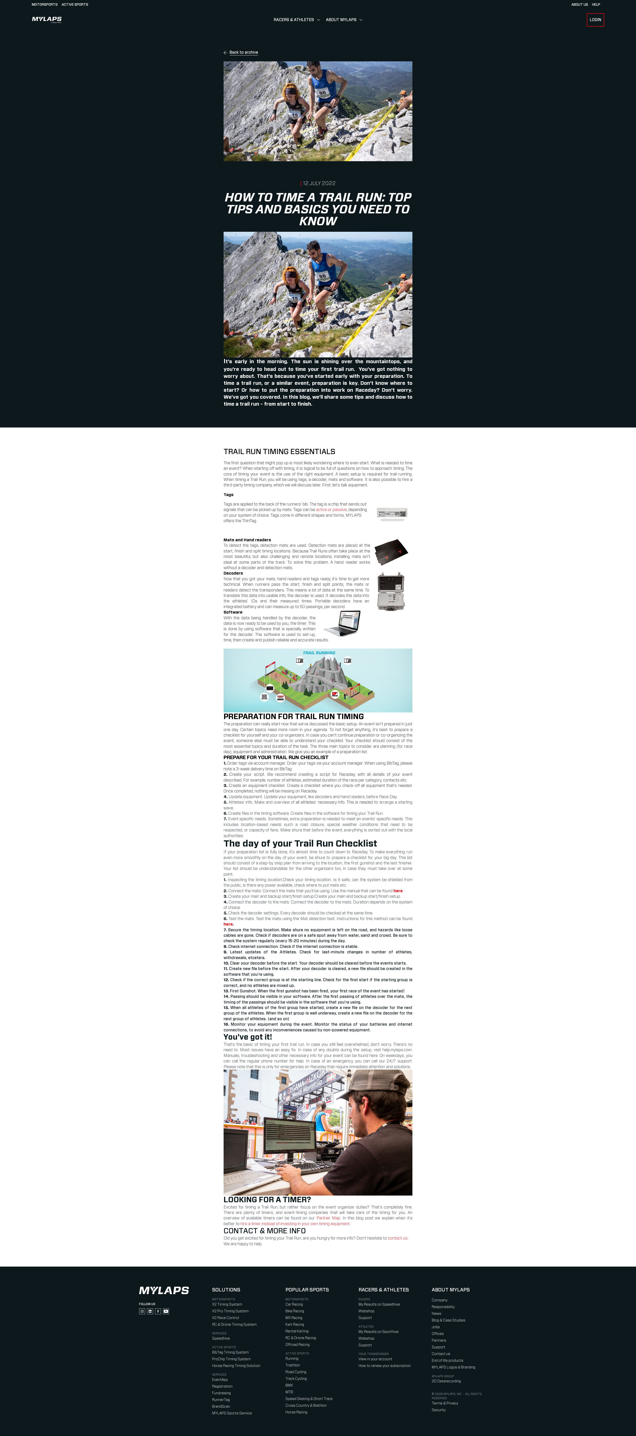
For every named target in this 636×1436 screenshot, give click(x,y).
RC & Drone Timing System (234, 1324)
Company (439, 1300)
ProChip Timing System (231, 1359)
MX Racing (293, 1318)
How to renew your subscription (384, 1366)
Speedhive (221, 1338)
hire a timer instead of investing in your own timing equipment (295, 1224)
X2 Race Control (225, 1318)
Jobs (436, 1327)
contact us (397, 1238)
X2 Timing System (227, 1304)
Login (595, 20)
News (436, 1314)
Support (365, 1318)
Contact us (441, 1354)
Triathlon (292, 1365)
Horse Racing (296, 1412)
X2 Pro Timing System (230, 1311)
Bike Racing (294, 1311)
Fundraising (221, 1393)
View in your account (375, 1359)
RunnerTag (221, 1400)
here (228, 924)
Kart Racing (294, 1324)
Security (439, 1410)
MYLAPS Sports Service (232, 1413)
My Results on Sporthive (378, 1332)
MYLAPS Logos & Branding (453, 1367)
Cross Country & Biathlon (306, 1405)
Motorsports (45, 4)
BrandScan (221, 1406)
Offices (438, 1334)
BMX (289, 1385)
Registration (222, 1386)
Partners (439, 1340)
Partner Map (328, 1218)
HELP (596, 4)
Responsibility (443, 1307)
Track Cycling (296, 1379)
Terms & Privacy (445, 1403)
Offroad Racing (297, 1345)
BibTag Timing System (230, 1352)
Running (291, 1358)
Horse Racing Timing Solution (236, 1366)
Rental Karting (297, 1331)
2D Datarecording (446, 1381)
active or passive (331, 510)
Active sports (75, 4)
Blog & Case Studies (448, 1320)
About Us (579, 4)
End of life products (447, 1360)
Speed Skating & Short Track (309, 1399)
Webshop (366, 1311)
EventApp (220, 1380)
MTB (289, 1392)
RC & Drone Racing (300, 1338)
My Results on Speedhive (379, 1304)
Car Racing (294, 1304)
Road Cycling (295, 1372)
